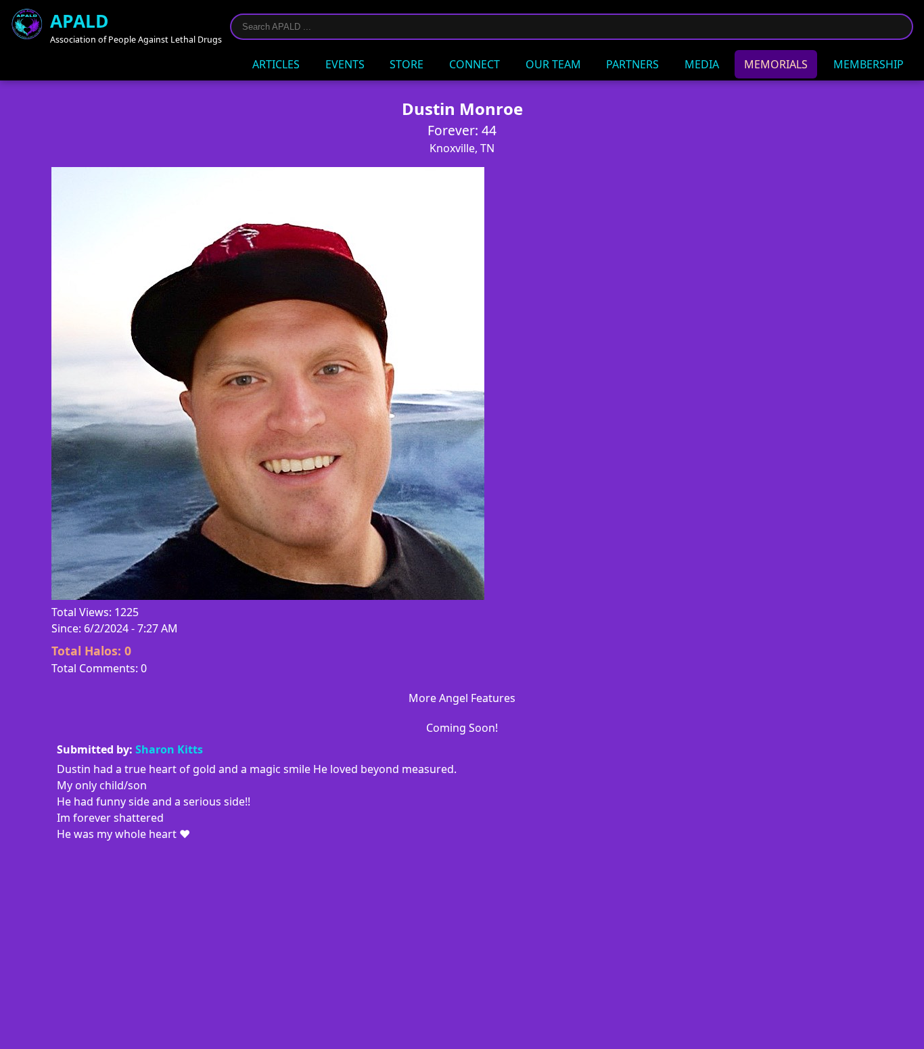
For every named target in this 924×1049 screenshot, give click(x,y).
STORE (406, 64)
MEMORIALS (776, 64)
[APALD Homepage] (27, 26)
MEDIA (702, 64)
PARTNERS (632, 64)
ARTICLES (276, 64)
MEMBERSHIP (868, 64)
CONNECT (474, 64)
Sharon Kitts (169, 749)
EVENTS (345, 64)
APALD (79, 21)
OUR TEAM (553, 64)
